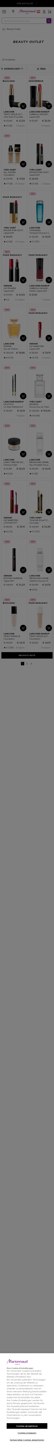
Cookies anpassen (27, 1433)
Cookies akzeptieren (27, 1426)
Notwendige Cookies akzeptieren (27, 1440)
